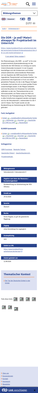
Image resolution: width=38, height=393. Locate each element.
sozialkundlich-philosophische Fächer (24, 118)
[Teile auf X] (28, 299)
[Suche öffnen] (28, 4)
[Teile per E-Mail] (10, 307)
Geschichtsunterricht (23, 153)
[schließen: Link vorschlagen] (34, 390)
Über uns (6, 373)
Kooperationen (8, 376)
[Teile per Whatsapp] (34, 299)
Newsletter (6, 384)
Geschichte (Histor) (8, 153)
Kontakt (5, 379)
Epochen (21, 120)
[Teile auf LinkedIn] (4, 307)
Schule (4, 118)
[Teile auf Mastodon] (15, 299)
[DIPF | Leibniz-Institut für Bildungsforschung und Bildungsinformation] (31, 23)
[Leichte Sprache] (29, 19)
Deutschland (23, 122)
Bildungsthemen (12, 13)
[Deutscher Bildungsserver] (9, 4)
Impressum (6, 381)
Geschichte (10, 120)
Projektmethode (7, 157)
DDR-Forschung (6, 149)
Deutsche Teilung (19, 149)
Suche (4, 28)
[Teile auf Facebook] (22, 299)
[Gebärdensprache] (22, 19)
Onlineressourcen (13, 28)
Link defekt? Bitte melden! (15, 56)
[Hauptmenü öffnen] (34, 4)
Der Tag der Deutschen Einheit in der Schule (17, 282)
